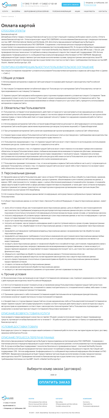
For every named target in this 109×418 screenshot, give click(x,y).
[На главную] (7, 398)
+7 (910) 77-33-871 (30, 3)
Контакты (86, 402)
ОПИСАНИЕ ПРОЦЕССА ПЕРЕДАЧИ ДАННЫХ (27, 337)
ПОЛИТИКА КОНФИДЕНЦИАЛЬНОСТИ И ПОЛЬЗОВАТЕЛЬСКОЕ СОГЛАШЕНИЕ (47, 67)
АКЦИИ (77, 11)
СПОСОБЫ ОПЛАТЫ (13, 30)
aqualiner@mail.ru (9, 405)
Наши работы (87, 404)
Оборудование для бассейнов (36, 11)
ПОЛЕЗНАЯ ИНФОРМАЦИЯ (61, 11)
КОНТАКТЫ (103, 11)
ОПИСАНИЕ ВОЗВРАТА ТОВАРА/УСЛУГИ (25, 313)
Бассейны (16, 11)
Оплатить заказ (54, 382)
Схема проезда (90, 5)
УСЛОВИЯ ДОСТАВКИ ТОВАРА (19, 326)
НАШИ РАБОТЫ (89, 11)
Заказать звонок (71, 5)
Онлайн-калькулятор (63, 406)
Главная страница (7, 16)
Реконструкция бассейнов (38, 404)
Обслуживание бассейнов (38, 402)
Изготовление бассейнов (38, 406)
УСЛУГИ (5, 11)
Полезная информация (91, 406)
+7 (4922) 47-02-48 (48, 3)
